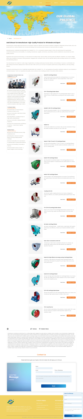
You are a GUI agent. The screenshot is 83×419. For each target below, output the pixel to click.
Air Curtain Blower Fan (60, 403)
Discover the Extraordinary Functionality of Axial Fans (16, 145)
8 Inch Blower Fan (59, 409)
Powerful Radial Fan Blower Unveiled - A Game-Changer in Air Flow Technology (15, 148)
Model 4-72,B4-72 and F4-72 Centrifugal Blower (54, 141)
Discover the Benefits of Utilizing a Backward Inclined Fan (16, 121)
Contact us (63, 3)
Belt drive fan (40, 403)
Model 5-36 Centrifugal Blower (51, 158)
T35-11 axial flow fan (48, 307)
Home (40, 3)
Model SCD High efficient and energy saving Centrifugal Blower (58, 257)
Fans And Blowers (59, 405)
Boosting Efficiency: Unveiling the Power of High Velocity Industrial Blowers (16, 117)
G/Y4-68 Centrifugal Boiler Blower (51, 290)
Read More (62, 83)
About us (72, 3)
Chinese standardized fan (42, 405)
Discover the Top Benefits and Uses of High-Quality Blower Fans (16, 133)
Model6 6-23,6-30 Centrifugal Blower (52, 108)
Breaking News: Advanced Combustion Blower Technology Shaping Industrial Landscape (15, 137)
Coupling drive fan (48, 191)
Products (48, 3)
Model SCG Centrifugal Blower (50, 274)
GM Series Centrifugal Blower (50, 224)
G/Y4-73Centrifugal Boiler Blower (51, 91)
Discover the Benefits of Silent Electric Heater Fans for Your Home (16, 114)
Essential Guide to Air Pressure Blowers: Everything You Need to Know (15, 110)
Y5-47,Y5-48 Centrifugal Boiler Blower (52, 207)
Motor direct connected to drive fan (52, 241)
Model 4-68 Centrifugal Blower (51, 174)
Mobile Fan (46, 124)
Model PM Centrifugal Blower (50, 75)
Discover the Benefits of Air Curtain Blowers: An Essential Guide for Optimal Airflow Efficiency (16, 141)
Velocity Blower (58, 407)
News (55, 3)
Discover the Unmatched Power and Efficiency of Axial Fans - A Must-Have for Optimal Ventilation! (16, 125)
